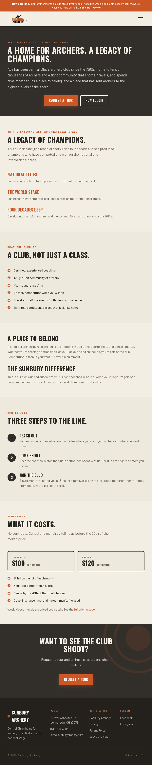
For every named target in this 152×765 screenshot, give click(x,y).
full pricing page (84, 609)
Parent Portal (97, 730)
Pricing (93, 724)
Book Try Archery (100, 718)
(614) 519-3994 (59, 729)
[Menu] (140, 19)
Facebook (126, 718)
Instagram (126, 724)
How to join (94, 100)
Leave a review (98, 736)
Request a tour (61, 100)
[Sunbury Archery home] (18, 18)
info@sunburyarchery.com (66, 734)
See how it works (90, 7)
